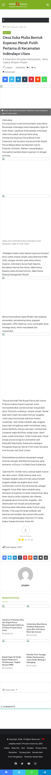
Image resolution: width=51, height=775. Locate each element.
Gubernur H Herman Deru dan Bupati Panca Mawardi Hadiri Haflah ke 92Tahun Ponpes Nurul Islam (13, 625)
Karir (23, 748)
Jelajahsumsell (15, 743)
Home (7, 27)
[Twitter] (11, 79)
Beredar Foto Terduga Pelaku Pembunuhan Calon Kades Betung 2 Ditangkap (36, 658)
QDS (40, 743)
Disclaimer (13, 752)
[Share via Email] (41, 558)
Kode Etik (15, 748)
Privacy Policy (41, 748)
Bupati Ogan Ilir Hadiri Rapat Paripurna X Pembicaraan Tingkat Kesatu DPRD (11, 661)
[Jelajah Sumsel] (18, 4)
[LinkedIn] (18, 79)
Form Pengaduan (15, 757)
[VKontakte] (35, 558)
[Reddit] (38, 79)
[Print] (46, 558)
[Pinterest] (31, 79)
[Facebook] (5, 79)
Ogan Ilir (22, 27)
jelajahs (9, 68)
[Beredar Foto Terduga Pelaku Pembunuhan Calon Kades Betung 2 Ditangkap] (38, 645)
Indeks (7, 748)
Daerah (15, 27)
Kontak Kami (37, 752)
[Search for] (47, 6)
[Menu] (3, 6)
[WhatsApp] (44, 79)
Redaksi (30, 748)
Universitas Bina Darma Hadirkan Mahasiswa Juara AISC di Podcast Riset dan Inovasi (37, 628)
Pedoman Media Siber (33, 757)
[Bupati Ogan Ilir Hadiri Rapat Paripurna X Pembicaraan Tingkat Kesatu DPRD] (13, 646)
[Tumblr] (24, 79)
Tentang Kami (24, 752)
